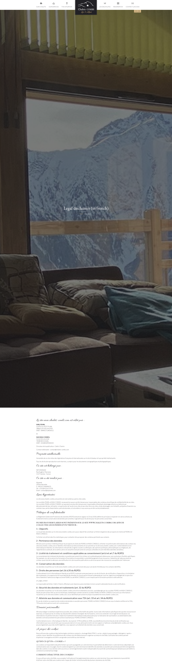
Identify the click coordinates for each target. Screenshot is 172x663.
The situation (67, 7)
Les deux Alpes (104, 7)
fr (136, 11)
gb (139, 11)
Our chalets (41, 7)
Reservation (118, 7)
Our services (54, 7)
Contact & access (132, 7)
